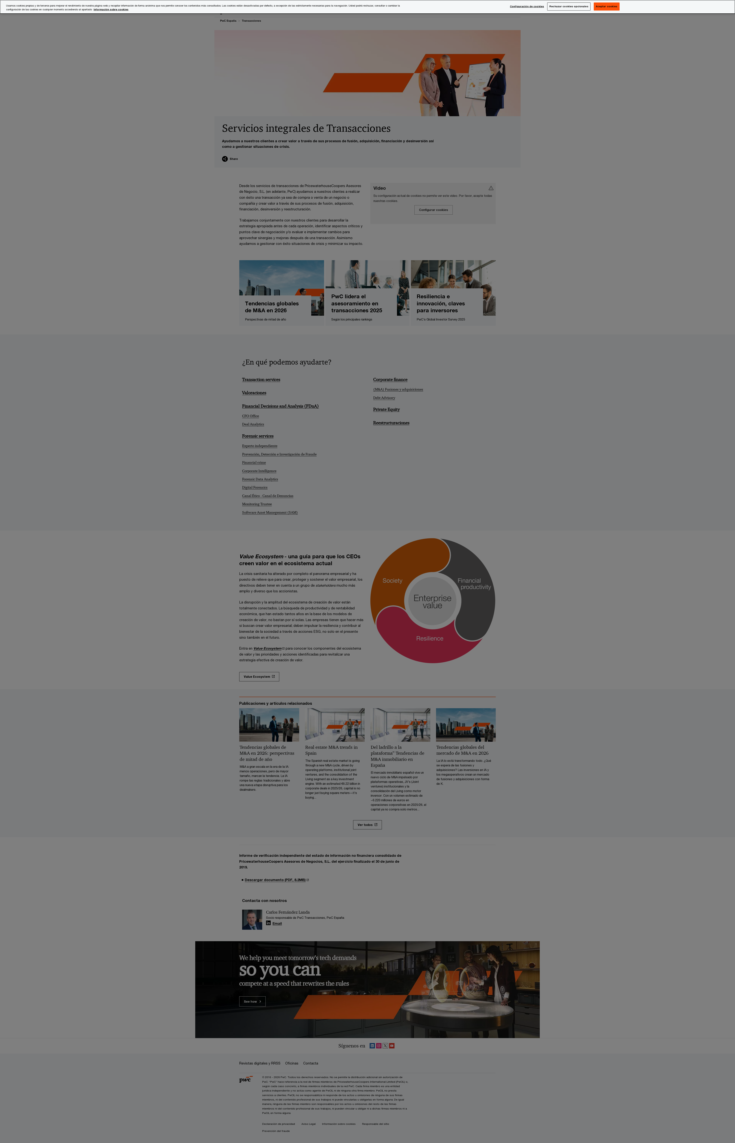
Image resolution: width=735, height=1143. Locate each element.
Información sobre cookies (111, 9)
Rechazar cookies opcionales (568, 6)
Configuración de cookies (527, 6)
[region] (367, 7)
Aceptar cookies (606, 6)
